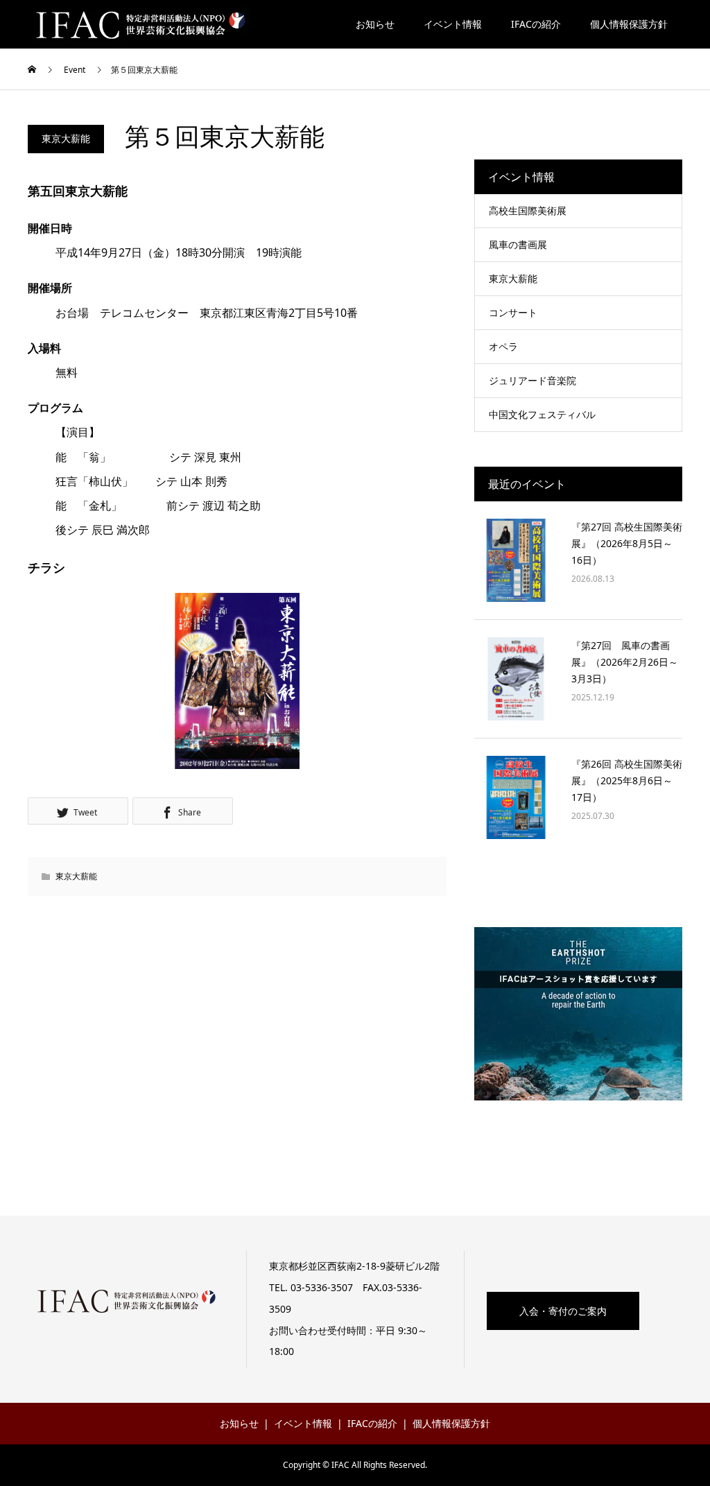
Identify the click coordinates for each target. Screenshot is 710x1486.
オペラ (503, 346)
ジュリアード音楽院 (532, 380)
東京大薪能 (66, 138)
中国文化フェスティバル (542, 414)
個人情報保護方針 (629, 24)
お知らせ (375, 24)
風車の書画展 (518, 244)
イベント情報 (453, 24)
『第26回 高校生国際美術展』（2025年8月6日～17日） (626, 780)
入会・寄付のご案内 (563, 1310)
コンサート (513, 312)
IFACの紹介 (536, 24)
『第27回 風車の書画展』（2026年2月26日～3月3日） (624, 662)
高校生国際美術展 (527, 210)
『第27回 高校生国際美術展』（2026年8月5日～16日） (626, 543)
